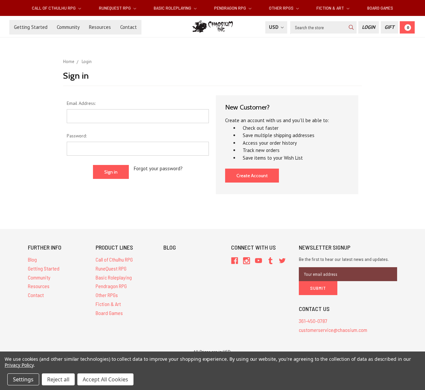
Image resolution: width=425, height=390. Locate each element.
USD (274, 27)
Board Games (380, 8)
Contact (128, 27)
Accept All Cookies (105, 379)
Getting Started (30, 27)
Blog (32, 259)
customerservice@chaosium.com (333, 330)
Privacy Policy (19, 365)
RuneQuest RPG (115, 8)
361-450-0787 (313, 321)
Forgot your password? (158, 168)
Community (68, 27)
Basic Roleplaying (173, 8)
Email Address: (81, 103)
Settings (23, 379)
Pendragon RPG (230, 8)
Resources (100, 27)
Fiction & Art (330, 8)
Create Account (252, 176)
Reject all (58, 379)
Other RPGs (282, 8)
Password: (77, 136)
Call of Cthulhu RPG (54, 8)
